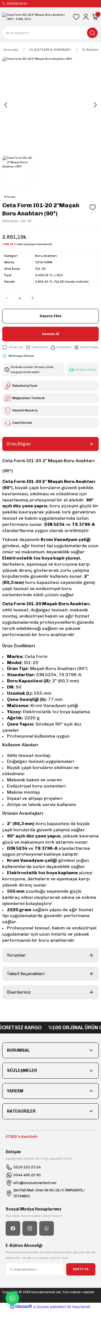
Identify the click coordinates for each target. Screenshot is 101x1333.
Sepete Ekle (50, 316)
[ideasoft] (21, 1306)
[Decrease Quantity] (5, 298)
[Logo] (35, 17)
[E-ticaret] (49, 1307)
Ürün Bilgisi (19, 443)
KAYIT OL (81, 1269)
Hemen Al (50, 334)
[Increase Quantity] (33, 298)
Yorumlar (16, 955)
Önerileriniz (19, 992)
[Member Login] (85, 16)
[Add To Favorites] (92, 207)
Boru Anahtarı (46, 256)
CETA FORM (43, 262)
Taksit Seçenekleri (26, 973)
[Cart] (95, 16)
